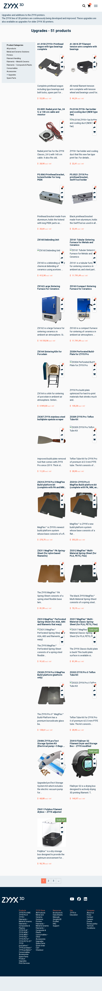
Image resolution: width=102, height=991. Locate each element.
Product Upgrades (22, 960)
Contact (90, 917)
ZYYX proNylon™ (25, 950)
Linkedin (85, 899)
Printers (10, 55)
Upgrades (12, 75)
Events (89, 921)
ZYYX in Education (74, 914)
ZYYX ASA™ (23, 932)
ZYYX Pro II (23, 915)
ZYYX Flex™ (23, 937)
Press (89, 915)
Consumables (12, 68)
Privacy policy (92, 924)
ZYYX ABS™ (23, 935)
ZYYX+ (21, 917)
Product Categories (15, 45)
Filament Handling (14, 58)
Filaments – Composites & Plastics (24, 926)
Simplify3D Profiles (57, 920)
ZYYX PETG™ (24, 939)
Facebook (79, 899)
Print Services (24, 963)
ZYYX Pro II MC (25, 913)
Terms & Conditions (91, 927)
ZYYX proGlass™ (25, 948)
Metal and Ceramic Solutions (18, 52)
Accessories (11, 71)
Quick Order (40, 946)
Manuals (56, 917)
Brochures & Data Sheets (58, 914)
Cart (37, 948)
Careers (90, 919)
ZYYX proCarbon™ (23, 944)
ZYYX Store (40, 910)
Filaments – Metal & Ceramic (18, 62)
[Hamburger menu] (95, 5)
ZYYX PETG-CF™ (25, 941)
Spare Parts (11, 78)
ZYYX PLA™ (23, 930)
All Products (40, 913)
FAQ (54, 924)
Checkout (39, 950)
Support (56, 926)
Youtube (72, 899)
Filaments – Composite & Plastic (19, 65)
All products (11, 49)
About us (90, 913)
